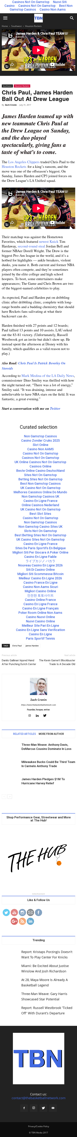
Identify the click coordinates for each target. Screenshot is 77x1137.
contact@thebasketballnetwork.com (39, 1098)
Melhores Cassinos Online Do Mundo (40, 492)
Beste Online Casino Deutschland (40, 470)
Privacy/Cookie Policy (38, 1126)
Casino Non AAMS (40, 449)
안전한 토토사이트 (40, 595)
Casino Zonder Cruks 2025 (40, 440)
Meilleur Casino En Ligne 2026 (40, 578)
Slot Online (40, 445)
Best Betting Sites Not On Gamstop (40, 535)
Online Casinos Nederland (40, 505)
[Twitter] (46, 716)
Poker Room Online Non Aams (40, 612)
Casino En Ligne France (40, 501)
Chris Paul (17, 645)
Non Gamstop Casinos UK (40, 496)
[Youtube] (53, 1108)
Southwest (16, 26)
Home (5, 26)
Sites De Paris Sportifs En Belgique (40, 548)
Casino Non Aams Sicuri (40, 587)
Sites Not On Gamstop (40, 475)
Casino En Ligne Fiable (40, 557)
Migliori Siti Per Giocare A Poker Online (40, 552)
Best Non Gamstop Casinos (40, 483)
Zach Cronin (11, 104)
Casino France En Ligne (40, 582)
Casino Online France (40, 600)
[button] (72, 18)
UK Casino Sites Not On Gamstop (40, 539)
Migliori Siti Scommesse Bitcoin (40, 574)
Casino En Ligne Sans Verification (40, 630)
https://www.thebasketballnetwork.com (38, 705)
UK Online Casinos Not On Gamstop (40, 462)
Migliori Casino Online (40, 591)
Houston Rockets (33, 26)
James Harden (32, 645)
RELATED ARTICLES (24, 734)
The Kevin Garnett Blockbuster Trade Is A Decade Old (57, 662)
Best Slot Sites (40, 514)
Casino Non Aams (53, 9)
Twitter (55, 408)
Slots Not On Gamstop (40, 531)
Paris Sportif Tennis (40, 638)
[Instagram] (31, 716)
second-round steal (31, 246)
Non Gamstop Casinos (40, 436)
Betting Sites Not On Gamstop (40, 479)
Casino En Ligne (40, 634)
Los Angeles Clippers (24, 161)
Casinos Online (40, 466)
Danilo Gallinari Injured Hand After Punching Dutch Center (19, 662)
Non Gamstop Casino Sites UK (40, 526)
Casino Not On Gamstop (40, 453)
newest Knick (48, 241)
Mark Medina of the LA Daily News (47, 375)
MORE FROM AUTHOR (51, 734)
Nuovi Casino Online (40, 621)
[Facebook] (24, 1108)
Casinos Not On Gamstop (37, 6)
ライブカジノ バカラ (40, 561)
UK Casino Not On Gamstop (40, 488)
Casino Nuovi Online (40, 617)
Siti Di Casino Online (40, 569)
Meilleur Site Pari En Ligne (40, 625)
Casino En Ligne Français (40, 608)
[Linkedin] (39, 716)
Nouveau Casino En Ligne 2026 (40, 565)
